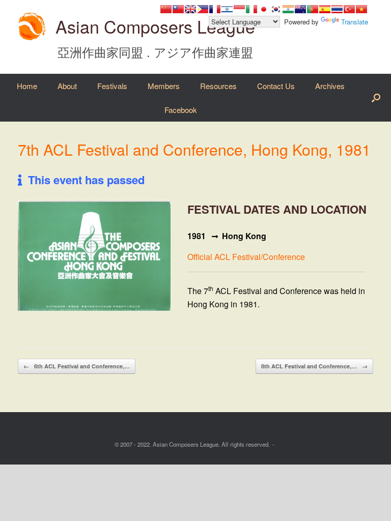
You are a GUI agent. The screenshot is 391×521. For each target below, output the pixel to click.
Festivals (112, 85)
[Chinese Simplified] (166, 9)
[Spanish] (324, 9)
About (67, 85)
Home (27, 85)
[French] (214, 9)
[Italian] (251, 9)
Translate (354, 21)
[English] (190, 9)
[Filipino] (202, 9)
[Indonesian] (239, 9)
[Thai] (337, 9)
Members (164, 85)
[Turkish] (349, 9)
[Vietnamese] (361, 9)
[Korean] (276, 9)
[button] (376, 98)
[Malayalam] (288, 9)
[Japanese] (263, 9)
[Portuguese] (312, 9)
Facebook (180, 109)
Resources (218, 85)
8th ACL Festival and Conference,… (314, 366)
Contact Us (276, 85)
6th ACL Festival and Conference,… (76, 366)
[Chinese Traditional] (178, 9)
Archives (330, 85)
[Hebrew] (227, 9)
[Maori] (300, 9)
